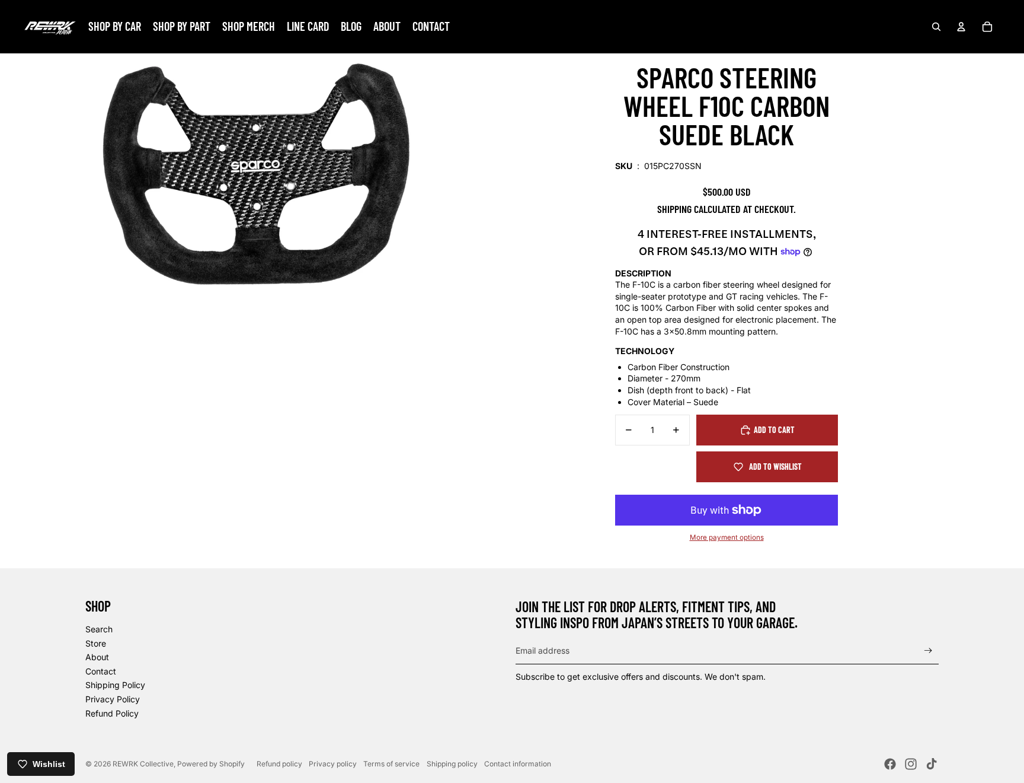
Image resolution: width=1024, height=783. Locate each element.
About (97, 657)
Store (95, 643)
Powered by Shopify (211, 763)
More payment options (727, 537)
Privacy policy (333, 763)
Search (99, 629)
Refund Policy (112, 713)
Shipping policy (452, 763)
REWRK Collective (143, 763)
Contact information (517, 763)
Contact (100, 671)
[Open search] (936, 27)
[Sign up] (928, 650)
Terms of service (391, 763)
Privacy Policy (112, 699)
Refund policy (279, 763)
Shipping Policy (115, 685)
